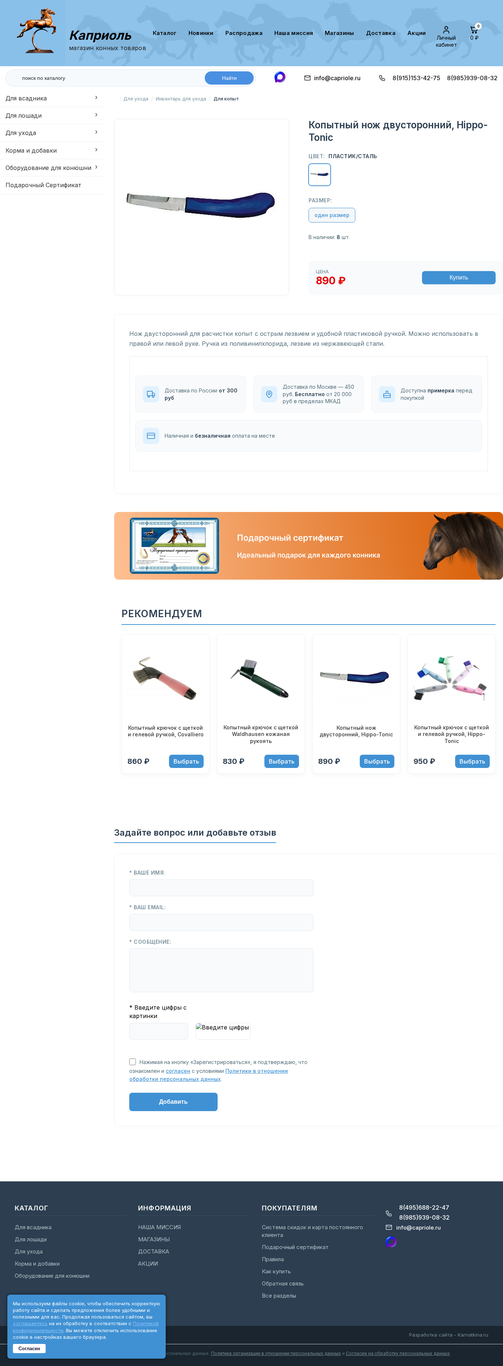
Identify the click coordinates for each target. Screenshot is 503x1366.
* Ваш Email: (147, 907)
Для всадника (26, 98)
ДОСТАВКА (380, 32)
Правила (273, 1259)
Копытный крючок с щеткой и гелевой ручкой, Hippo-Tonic (451, 734)
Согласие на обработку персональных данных (398, 1353)
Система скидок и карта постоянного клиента (312, 1231)
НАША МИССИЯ (293, 32)
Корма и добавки (31, 150)
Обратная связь (283, 1283)
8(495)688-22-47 (424, 1207)
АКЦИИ (416, 32)
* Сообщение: (150, 942)
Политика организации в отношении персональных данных (276, 1353)
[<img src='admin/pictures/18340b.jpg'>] (452, 679)
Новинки (201, 32)
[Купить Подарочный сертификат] (308, 577)
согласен (178, 1071)
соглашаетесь (30, 1323)
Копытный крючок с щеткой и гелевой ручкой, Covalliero (166, 731)
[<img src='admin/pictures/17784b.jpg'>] (261, 679)
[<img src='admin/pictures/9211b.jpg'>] (356, 679)
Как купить (276, 1271)
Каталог (165, 32)
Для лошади (24, 115)
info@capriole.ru (337, 78)
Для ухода (21, 133)
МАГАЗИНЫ (339, 32)
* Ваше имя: (147, 872)
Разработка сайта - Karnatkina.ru (448, 1335)
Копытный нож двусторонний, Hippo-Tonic (356, 731)
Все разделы (279, 1295)
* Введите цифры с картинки (158, 1011)
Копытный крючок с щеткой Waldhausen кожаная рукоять (261, 734)
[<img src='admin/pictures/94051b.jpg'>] (165, 679)
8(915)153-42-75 (416, 78)
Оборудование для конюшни (48, 168)
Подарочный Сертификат (43, 185)
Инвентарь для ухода (181, 99)
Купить (459, 277)
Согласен (29, 1348)
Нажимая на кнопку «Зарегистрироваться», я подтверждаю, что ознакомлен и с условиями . (218, 1070)
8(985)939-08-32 (472, 78)
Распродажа (244, 32)
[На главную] (39, 33)
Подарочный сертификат (295, 1247)
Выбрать (186, 761)
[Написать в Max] (280, 78)
